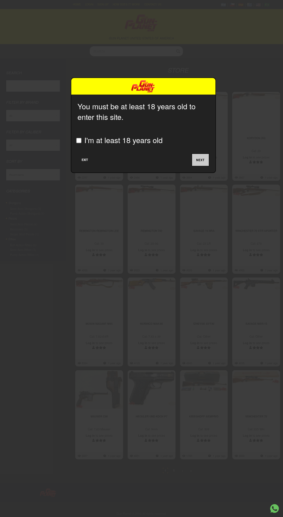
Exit (85, 160)
